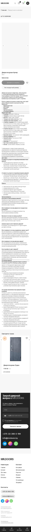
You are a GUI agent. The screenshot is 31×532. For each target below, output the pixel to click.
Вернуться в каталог (15, 10)
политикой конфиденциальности (13, 421)
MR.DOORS (5, 3)
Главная (3, 10)
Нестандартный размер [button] (11, 87)
